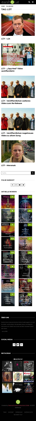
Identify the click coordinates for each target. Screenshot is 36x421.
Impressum (19, 412)
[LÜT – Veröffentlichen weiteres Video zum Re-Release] (18, 87)
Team (4, 412)
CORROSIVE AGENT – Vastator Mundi (25, 301)
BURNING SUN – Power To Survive (25, 245)
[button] (7, 366)
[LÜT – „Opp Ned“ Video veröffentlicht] (18, 54)
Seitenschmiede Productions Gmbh (18, 405)
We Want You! (18, 414)
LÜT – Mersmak (8, 165)
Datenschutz (28, 412)
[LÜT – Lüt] (18, 25)
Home (3, 6)
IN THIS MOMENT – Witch (25, 231)
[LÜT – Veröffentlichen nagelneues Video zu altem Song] (18, 119)
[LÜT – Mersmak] (18, 151)
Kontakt (11, 412)
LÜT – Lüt (5, 39)
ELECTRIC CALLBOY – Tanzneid (25, 204)
